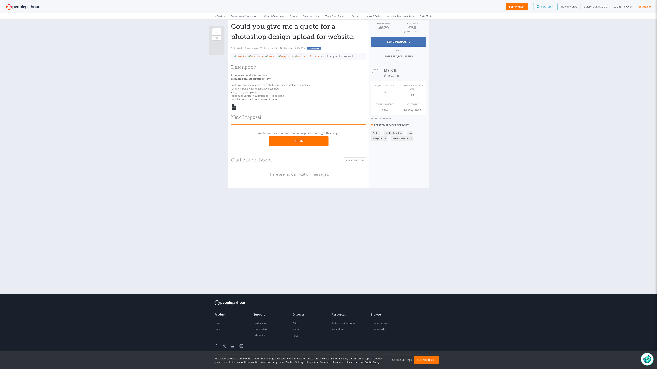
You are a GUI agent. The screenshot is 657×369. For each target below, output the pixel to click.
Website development (402, 138)
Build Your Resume (595, 6)
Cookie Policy (372, 362)
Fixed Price (412, 23)
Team (217, 328)
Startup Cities (338, 328)
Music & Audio (373, 16)
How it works (569, 6)
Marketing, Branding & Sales (400, 16)
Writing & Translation (274, 16)
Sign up (628, 6)
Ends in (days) (383, 23)
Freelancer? (643, 6)
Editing (376, 133)
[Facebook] (216, 346)
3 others (314, 56)
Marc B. (390, 70)
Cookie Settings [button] (402, 360)
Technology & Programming (244, 16)
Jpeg (410, 133)
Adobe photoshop (394, 133)
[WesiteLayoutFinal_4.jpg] (236, 107)
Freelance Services (380, 323)
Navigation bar (379, 138)
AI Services (220, 16)
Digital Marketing (311, 16)
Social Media (426, 16)
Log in (617, 6)
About (217, 323)
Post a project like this (399, 56)
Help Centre (259, 334)
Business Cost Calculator (343, 323)
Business (356, 16)
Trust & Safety (260, 328)
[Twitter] (225, 346)
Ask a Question (355, 160)
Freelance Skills (378, 328)
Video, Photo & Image (335, 16)
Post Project (517, 6)
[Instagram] (241, 346)
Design (293, 16)
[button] (545, 6)
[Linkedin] (233, 346)
